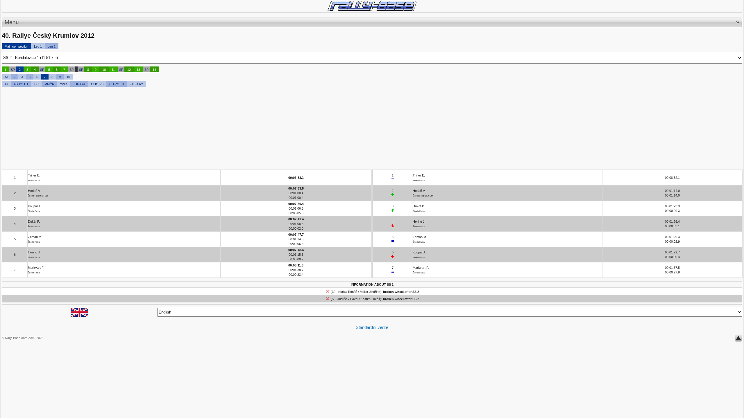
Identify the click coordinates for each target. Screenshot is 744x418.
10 (104, 69)
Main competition (16, 46)
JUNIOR (79, 84)
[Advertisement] (176, 129)
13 (138, 69)
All (6, 77)
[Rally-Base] (372, 6)
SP (13, 69)
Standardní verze (372, 327)
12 (129, 69)
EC (36, 84)
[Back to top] (738, 339)
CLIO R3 (97, 84)
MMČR (49, 84)
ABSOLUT (21, 84)
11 (113, 69)
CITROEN (116, 84)
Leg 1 (38, 46)
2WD (63, 84)
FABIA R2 (136, 84)
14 (154, 69)
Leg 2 (52, 46)
